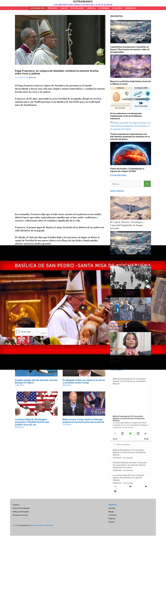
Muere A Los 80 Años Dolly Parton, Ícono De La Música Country (130, 82)
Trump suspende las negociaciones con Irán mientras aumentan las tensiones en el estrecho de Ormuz (130, 136)
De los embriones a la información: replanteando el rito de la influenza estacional (126, 116)
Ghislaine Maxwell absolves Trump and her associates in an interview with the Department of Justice (129, 465)
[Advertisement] (83, 564)
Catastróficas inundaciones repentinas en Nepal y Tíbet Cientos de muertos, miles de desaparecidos (129, 49)
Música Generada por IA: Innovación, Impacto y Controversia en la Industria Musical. (129, 452)
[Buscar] (147, 184)
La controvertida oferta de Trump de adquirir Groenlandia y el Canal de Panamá (128, 477)
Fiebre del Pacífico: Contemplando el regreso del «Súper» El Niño (127, 170)
